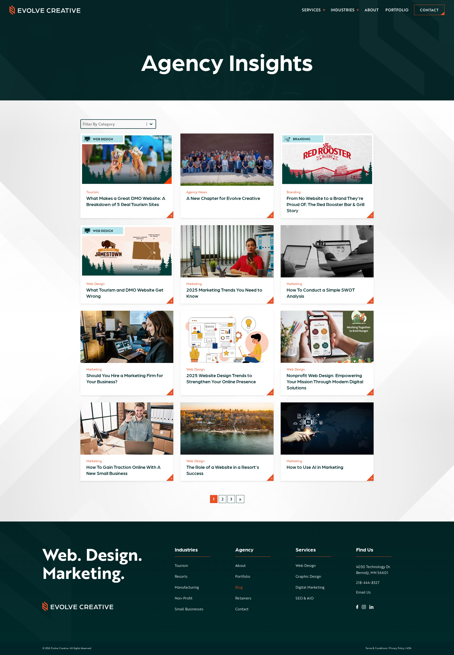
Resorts (181, 577)
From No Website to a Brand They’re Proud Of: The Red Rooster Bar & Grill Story (325, 204)
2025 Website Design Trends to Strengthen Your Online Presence (221, 378)
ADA (408, 648)
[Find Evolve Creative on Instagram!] (364, 607)
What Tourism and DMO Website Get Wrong (124, 293)
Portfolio (396, 10)
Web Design (306, 566)
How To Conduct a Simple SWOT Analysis (321, 293)
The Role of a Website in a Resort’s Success (222, 470)
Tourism (181, 566)
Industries (342, 10)
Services (311, 10)
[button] (324, 10)
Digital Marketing (310, 588)
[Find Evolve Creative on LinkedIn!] (371, 607)
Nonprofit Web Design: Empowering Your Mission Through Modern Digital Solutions (325, 381)
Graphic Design (308, 577)
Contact (242, 609)
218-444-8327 (367, 582)
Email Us (363, 592)
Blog (239, 588)
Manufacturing (187, 588)
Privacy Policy (396, 648)
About (372, 10)
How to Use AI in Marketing (315, 467)
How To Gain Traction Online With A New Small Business (123, 470)
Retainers (243, 598)
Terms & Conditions (376, 648)
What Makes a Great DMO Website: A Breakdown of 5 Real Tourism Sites (125, 201)
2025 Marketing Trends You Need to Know (224, 293)
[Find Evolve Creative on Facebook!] (357, 607)
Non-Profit (183, 598)
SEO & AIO (305, 598)
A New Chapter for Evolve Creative (223, 198)
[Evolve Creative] (44, 10)
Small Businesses (189, 609)
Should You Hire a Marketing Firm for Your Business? (124, 378)
